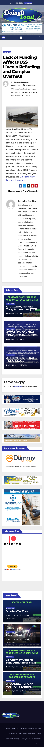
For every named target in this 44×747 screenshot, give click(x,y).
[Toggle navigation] (21, 37)
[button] (39, 37)
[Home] (3, 37)
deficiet (19, 89)
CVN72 (13, 89)
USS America (16, 96)
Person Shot (14, 635)
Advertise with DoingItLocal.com (30, 728)
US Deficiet (33, 92)
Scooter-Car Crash (17, 611)
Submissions (36, 739)
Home (8, 728)
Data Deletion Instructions (27, 734)
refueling (25, 92)
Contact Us (13, 734)
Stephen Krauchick (21, 82)
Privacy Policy (25, 739)
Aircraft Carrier (31, 85)
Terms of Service (35, 744)
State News (7, 52)
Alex (24, 313)
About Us (15, 728)
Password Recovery (12, 739)
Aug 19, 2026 (13, 339)
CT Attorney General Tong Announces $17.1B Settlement (21, 309)
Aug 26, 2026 (13, 313)
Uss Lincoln (26, 96)
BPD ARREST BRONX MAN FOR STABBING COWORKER (19, 686)
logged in (18, 386)
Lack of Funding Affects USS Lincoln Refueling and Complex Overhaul (21, 67)
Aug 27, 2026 (13, 615)
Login (39, 734)
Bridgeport (10, 608)
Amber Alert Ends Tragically (24, 191)
